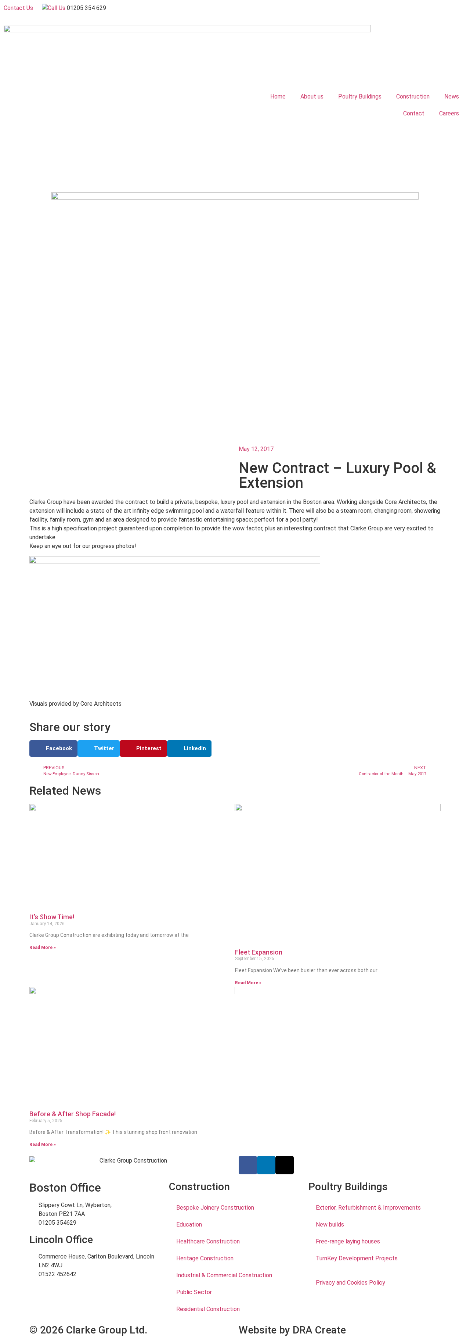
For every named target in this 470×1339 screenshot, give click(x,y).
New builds (330, 1224)
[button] (53, 748)
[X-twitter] (284, 1165)
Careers (449, 113)
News (451, 96)
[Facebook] (248, 1165)
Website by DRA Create (292, 1330)
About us (311, 96)
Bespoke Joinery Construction (215, 1207)
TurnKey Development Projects (357, 1258)
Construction (413, 96)
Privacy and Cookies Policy (350, 1282)
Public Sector (194, 1292)
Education (189, 1224)
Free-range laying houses (348, 1241)
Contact (413, 113)
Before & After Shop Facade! (72, 1114)
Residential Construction (208, 1309)
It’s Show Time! (51, 917)
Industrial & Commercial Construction (224, 1275)
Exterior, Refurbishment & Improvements (368, 1207)
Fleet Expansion (258, 952)
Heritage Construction (205, 1258)
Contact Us (18, 7)
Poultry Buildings (360, 96)
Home (278, 96)
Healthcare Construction (208, 1241)
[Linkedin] (266, 1165)
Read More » (42, 947)
